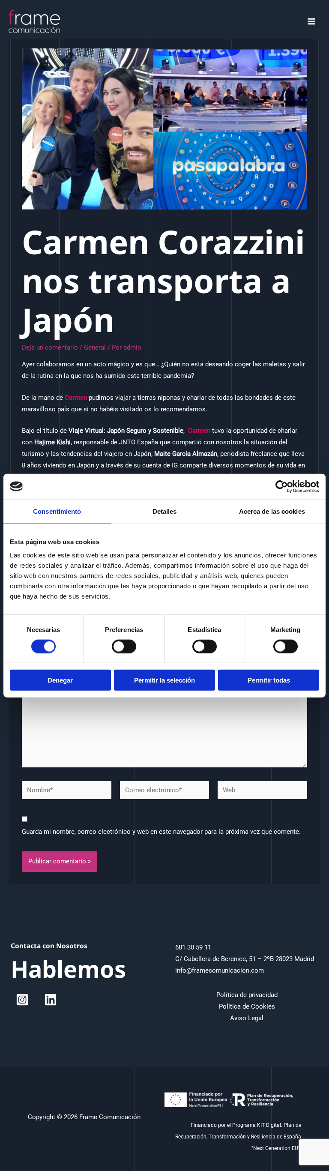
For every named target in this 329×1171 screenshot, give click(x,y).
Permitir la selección (164, 680)
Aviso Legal (246, 1018)
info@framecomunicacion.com (219, 970)
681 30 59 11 (193, 947)
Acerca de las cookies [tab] (272, 511)
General (95, 347)
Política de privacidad (247, 995)
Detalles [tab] (165, 511)
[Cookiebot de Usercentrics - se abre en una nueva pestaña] (281, 486)
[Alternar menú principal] (311, 21)
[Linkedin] (50, 999)
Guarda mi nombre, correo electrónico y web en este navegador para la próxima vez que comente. (161, 832)
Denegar (60, 680)
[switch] (124, 646)
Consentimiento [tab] (57, 511)
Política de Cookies (247, 1006)
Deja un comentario (50, 347)
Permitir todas (269, 680)
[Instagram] (22, 999)
